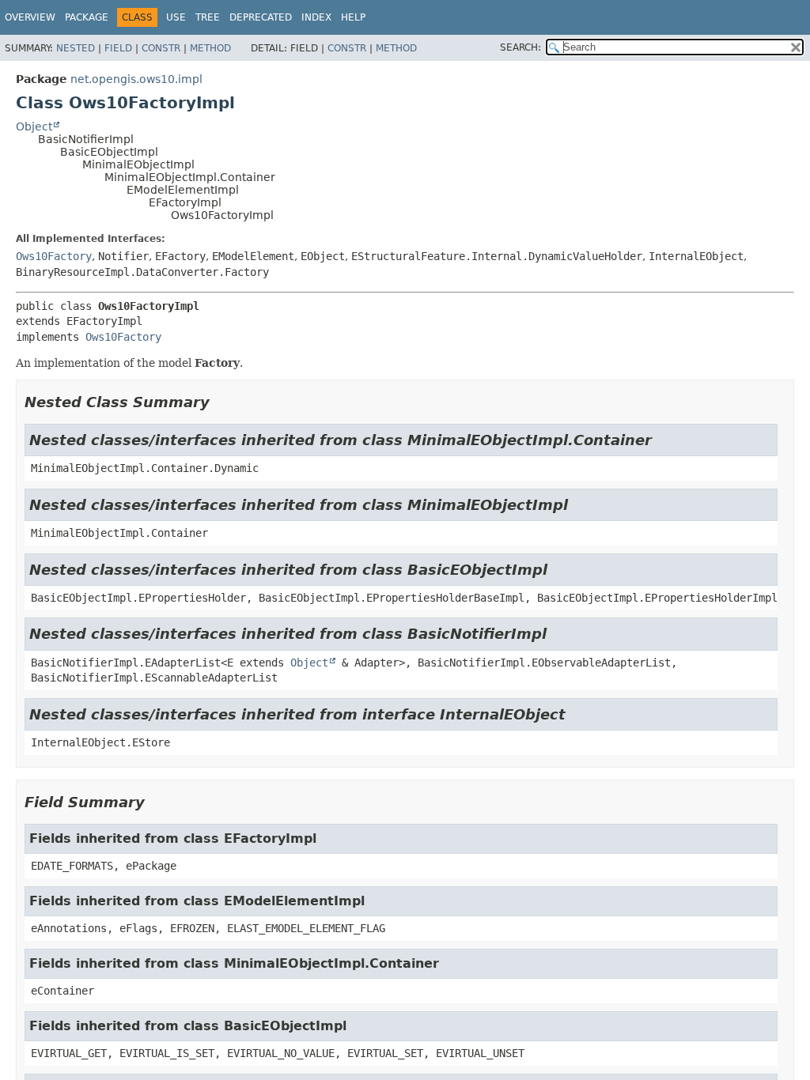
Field (118, 48)
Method (210, 48)
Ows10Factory (54, 256)
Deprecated (260, 17)
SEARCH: (520, 47)
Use (176, 17)
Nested (75, 48)
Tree (207, 17)
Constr (161, 48)
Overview (30, 17)
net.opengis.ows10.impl (136, 79)
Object (34, 126)
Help (353, 17)
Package (86, 17)
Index (316, 17)
